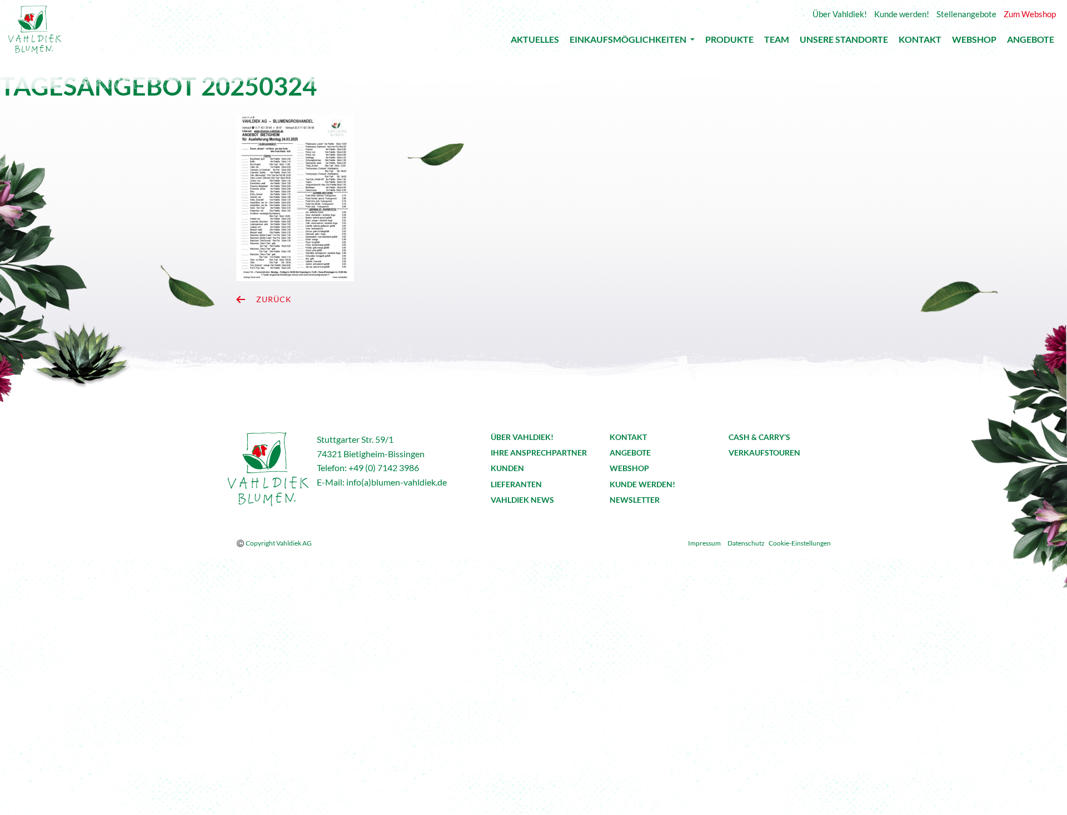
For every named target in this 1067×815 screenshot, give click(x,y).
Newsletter (635, 499)
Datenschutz (746, 543)
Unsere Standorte (844, 41)
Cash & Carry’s (759, 437)
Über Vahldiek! (522, 437)
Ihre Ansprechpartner (539, 452)
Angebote (1030, 41)
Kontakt (920, 41)
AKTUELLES (535, 41)
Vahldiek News (522, 499)
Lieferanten (516, 484)
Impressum (704, 543)
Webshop (974, 41)
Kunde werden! (642, 484)
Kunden (507, 468)
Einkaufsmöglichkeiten (629, 41)
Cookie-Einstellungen (800, 543)
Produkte (729, 41)
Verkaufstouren (764, 452)
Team (776, 41)
